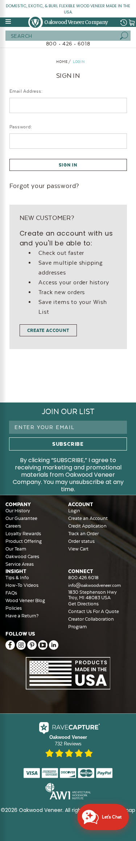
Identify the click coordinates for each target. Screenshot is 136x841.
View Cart (78, 549)
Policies (13, 608)
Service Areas (19, 564)
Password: (20, 126)
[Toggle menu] (8, 21)
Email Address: (26, 91)
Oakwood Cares (22, 556)
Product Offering (23, 541)
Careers (13, 526)
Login (74, 510)
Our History (17, 510)
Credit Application (87, 526)
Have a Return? (21, 615)
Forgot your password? (44, 185)
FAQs (11, 593)
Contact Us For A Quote (93, 611)
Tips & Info (17, 577)
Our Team (15, 549)
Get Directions (83, 603)
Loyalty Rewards (23, 533)
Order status (81, 541)
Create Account (48, 330)
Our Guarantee (21, 518)
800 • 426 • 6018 (68, 44)
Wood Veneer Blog (25, 600)
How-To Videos (21, 585)
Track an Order (83, 533)
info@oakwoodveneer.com (94, 585)
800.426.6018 (83, 577)
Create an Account (88, 518)
